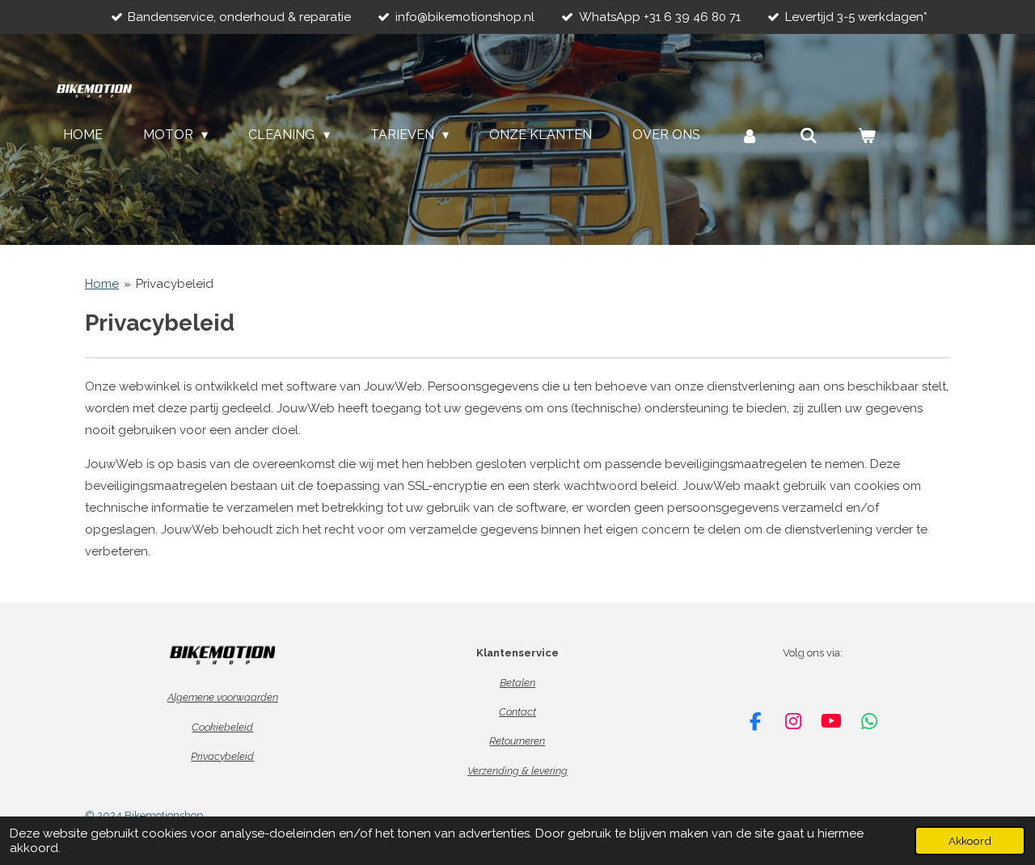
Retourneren (517, 741)
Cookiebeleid (222, 727)
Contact (517, 712)
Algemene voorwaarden (222, 697)
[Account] (749, 135)
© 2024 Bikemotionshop (144, 815)
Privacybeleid (174, 283)
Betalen (517, 683)
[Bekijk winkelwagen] (867, 135)
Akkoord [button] (969, 840)
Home (102, 283)
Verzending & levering (517, 771)
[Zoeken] (809, 135)
